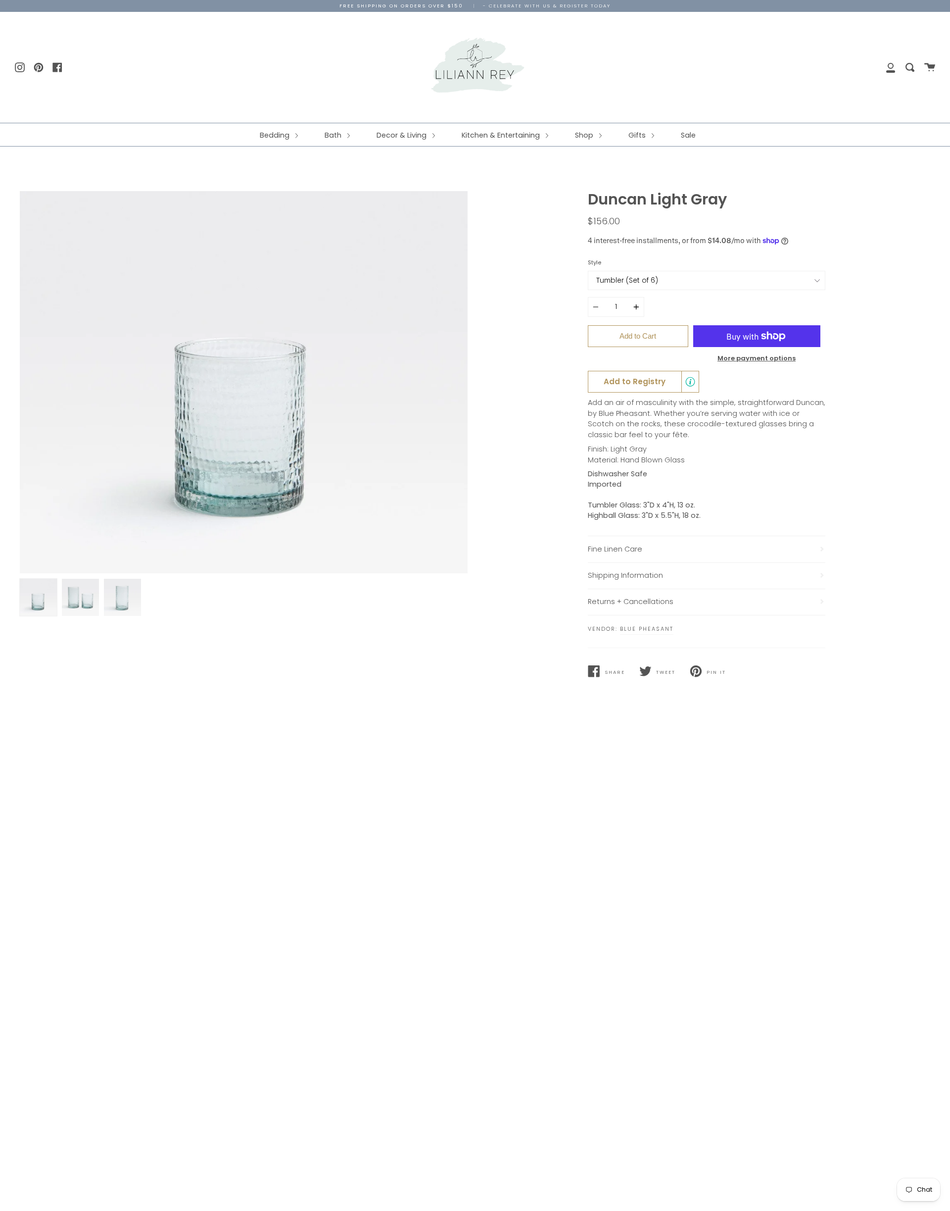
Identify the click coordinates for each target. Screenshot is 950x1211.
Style (594, 262)
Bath (334, 135)
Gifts (638, 135)
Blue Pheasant (646, 629)
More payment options (756, 358)
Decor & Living (402, 135)
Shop (585, 135)
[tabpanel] (244, 382)
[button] (643, 382)
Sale (688, 135)
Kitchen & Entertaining (502, 135)
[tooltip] (690, 382)
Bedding (275, 135)
